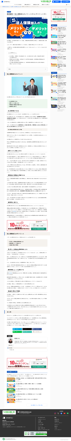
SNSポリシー (57, 424)
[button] (56, 2)
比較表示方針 (57, 419)
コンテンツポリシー (58, 429)
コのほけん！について (42, 419)
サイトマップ (40, 426)
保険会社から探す (36, 4)
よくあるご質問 (40, 424)
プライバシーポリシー (58, 422)
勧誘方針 (56, 426)
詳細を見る (10, 345)
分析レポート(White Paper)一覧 (43, 429)
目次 (10, 69)
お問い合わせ (40, 422)
